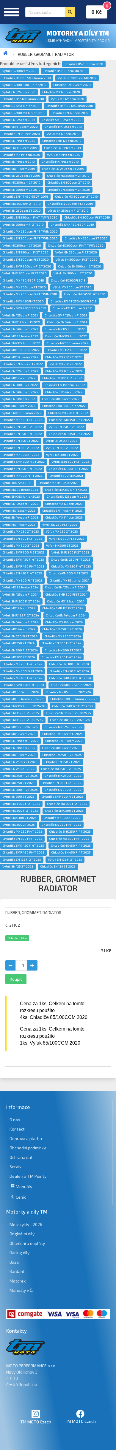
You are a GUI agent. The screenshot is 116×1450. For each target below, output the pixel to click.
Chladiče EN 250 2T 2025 (62, 762)
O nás (15, 1119)
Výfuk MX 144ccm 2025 (18, 754)
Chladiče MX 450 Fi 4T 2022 (22, 420)
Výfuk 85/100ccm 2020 (19, 71)
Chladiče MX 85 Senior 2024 (71, 685)
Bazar (15, 1262)
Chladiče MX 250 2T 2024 (62, 636)
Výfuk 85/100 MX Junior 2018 (23, 113)
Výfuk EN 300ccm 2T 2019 (21, 189)
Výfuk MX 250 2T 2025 (18, 783)
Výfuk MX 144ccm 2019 (18, 168)
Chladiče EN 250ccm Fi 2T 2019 (70, 203)
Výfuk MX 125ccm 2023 (18, 510)
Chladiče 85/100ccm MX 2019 (65, 71)
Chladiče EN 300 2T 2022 (20, 448)
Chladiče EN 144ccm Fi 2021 (67, 322)
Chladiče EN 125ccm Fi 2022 (22, 364)
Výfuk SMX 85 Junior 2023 (21, 496)
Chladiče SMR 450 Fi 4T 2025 (23, 852)
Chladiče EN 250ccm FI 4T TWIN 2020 (29, 217)
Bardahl (17, 1271)
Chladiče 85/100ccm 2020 (84, 64)
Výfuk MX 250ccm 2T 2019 (21, 182)
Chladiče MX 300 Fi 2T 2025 (67, 803)
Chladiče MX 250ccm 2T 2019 (68, 175)
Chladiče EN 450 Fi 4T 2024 (69, 671)
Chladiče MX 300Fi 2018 (68, 280)
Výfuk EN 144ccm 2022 (18, 399)
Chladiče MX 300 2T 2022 (20, 454)
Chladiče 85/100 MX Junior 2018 (69, 105)
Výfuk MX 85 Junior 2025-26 (22, 699)
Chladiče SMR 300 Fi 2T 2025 (62, 796)
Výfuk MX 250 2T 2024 (18, 643)
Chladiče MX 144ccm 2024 (64, 622)
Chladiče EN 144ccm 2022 (63, 392)
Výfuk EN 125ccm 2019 (18, 120)
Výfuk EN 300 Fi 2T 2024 (20, 650)
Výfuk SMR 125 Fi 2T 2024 (20, 615)
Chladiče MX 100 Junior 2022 (67, 343)
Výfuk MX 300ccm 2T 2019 (21, 203)
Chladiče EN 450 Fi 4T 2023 (22, 573)
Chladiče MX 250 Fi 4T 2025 (22, 831)
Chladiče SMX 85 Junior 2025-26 (74, 699)
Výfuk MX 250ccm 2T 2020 (21, 245)
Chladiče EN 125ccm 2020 (72, 85)
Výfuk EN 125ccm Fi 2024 (20, 594)
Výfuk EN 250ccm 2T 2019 (21, 175)
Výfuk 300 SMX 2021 (17, 483)
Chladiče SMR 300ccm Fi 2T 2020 (26, 266)
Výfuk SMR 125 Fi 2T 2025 (20, 713)
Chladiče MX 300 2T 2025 (61, 817)
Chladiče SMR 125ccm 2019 (61, 140)
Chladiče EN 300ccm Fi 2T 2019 (87, 217)
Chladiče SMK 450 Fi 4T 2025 (23, 845)
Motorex (18, 1280)
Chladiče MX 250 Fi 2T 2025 (61, 769)
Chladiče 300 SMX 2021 (66, 475)
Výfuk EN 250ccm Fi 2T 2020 (76, 252)
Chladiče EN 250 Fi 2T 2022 (22, 427)
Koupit (16, 979)
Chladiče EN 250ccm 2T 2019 (63, 168)
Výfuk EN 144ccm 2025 (18, 748)
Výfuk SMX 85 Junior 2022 (21, 343)
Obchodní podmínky (28, 1147)
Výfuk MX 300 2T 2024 (18, 657)
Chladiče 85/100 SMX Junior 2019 (26, 78)
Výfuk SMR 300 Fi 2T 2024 (21, 601)
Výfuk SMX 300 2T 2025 (19, 817)
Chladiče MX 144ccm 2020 (21, 154)
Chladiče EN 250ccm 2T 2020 (68, 189)
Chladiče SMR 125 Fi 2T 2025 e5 (68, 713)
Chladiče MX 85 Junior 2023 (58, 483)
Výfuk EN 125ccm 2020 (18, 92)
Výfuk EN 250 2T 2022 (61, 440)
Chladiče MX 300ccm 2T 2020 (24, 287)
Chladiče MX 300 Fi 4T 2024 (22, 671)
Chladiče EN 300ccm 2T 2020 (79, 266)
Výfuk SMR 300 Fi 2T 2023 (70, 552)
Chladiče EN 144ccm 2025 (63, 740)
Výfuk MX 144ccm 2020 (63, 154)
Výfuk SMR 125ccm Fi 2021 (21, 322)
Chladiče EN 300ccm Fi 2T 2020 (25, 259)
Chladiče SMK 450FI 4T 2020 (84, 294)
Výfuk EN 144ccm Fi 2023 (20, 517)
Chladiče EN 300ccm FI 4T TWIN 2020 (30, 238)
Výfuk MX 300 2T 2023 (62, 545)
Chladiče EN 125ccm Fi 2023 (67, 496)
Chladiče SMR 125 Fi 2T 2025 (72, 706)
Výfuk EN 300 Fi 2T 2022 (20, 385)
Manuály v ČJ (22, 1290)
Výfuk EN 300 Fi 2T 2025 (20, 789)
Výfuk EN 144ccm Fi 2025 (20, 740)
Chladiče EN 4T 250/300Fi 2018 (74, 301)
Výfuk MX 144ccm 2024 (18, 629)
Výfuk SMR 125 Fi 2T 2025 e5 (22, 720)
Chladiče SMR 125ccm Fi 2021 (66, 315)
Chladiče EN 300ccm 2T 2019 (68, 182)
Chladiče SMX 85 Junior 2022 (66, 336)
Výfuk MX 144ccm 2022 (18, 406)
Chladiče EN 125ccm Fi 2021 (73, 308)
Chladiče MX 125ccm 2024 (65, 601)
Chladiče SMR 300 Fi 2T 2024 (66, 594)
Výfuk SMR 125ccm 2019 (19, 148)
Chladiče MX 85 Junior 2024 (69, 580)
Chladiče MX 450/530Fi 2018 (23, 280)
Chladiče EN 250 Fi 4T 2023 (70, 559)
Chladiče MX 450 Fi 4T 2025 (71, 845)
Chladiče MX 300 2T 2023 (20, 545)
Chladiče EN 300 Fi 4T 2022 (69, 468)
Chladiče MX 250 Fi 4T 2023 (71, 566)
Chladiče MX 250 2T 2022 (63, 357)
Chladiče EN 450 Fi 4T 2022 (22, 434)
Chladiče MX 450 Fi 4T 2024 (22, 678)
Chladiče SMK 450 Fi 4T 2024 (23, 685)
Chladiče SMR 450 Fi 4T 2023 (23, 566)
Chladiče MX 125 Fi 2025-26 (70, 720)
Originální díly (22, 1233)
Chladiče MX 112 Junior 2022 (66, 350)
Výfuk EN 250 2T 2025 (18, 769)
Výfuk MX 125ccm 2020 (67, 99)
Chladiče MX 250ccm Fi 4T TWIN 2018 (29, 294)
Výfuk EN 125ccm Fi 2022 (20, 371)
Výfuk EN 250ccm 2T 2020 (21, 210)
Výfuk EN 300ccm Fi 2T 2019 (23, 224)
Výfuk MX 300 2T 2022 (62, 454)
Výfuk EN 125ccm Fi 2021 (20, 315)
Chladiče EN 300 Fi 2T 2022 (62, 378)
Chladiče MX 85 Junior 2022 (65, 329)
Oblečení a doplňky (27, 1243)
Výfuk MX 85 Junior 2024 (20, 587)
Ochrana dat (21, 1157)
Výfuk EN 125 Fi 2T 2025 (65, 859)
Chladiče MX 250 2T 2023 (20, 531)
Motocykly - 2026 (26, 1224)
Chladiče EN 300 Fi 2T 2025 (61, 783)
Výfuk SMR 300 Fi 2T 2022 (70, 461)
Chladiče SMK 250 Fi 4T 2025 (70, 831)
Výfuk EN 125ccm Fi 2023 (20, 503)
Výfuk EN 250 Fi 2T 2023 (59, 524)
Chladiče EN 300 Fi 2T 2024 (61, 643)
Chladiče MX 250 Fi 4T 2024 (22, 664)
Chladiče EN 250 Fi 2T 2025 (62, 754)
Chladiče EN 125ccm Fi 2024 (65, 587)
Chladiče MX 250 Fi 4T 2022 (68, 413)
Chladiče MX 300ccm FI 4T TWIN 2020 (76, 245)
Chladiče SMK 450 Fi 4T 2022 (70, 420)
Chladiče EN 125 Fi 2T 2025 (21, 859)
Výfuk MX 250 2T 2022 (66, 364)
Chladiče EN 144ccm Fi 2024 (66, 615)
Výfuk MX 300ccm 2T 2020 (72, 287)
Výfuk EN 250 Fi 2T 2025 (19, 762)
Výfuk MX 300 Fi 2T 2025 (20, 810)
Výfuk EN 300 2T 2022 (62, 448)
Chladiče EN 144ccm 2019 (62, 148)
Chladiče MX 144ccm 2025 (60, 748)
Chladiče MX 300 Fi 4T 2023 (22, 580)
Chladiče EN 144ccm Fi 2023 (62, 510)
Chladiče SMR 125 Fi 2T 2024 (62, 608)
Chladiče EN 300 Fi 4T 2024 (69, 664)
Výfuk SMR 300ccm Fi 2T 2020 (24, 273)
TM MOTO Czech (35, 1421)
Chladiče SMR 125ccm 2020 (61, 120)
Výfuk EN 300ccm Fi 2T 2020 (77, 259)
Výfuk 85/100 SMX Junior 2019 (24, 85)
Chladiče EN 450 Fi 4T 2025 (71, 852)
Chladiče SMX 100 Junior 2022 (64, 406)
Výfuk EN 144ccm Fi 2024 (20, 622)
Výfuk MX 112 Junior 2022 (20, 357)
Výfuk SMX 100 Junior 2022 (21, 413)
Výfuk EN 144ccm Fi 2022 (20, 392)
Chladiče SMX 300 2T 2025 (64, 810)
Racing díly (19, 1252)
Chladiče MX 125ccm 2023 (64, 503)
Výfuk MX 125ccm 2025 (18, 734)
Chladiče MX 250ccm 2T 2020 (86, 238)
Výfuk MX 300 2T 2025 (18, 824)
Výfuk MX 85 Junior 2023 (20, 489)
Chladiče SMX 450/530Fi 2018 (24, 308)
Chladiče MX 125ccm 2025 (63, 727)
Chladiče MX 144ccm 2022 (60, 399)
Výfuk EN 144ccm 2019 (18, 161)
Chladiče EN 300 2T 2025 (63, 789)
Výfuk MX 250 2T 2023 (62, 531)
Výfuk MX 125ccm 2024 (18, 608)
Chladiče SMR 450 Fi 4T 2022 (70, 434)
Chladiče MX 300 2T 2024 (63, 650)
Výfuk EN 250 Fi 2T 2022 (66, 427)
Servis (15, 1166)
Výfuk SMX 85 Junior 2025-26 (23, 706)
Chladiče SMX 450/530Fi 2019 (72, 224)
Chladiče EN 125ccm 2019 (69, 113)
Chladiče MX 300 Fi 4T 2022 (22, 475)
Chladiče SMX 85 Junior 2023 (66, 489)
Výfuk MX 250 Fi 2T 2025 (20, 775)
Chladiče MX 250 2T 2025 (63, 775)
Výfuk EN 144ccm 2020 (18, 140)
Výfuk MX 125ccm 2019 (63, 134)
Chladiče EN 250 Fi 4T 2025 (61, 824)
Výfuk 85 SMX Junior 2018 (21, 105)
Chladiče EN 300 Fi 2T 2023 (22, 538)
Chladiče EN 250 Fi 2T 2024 (62, 629)
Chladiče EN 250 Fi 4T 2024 (61, 657)
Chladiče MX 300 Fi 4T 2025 (69, 838)
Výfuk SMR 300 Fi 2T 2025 (21, 803)
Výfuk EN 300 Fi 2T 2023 (66, 538)
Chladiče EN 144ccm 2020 (21, 134)
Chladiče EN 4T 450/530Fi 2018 (25, 196)
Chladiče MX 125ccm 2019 (63, 126)
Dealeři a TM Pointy (28, 1176)
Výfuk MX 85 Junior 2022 (20, 336)
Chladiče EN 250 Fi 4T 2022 (22, 468)
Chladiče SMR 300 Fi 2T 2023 (23, 552)
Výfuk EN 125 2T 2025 (17, 866)
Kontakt (17, 1128)
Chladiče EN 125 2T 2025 (58, 866)
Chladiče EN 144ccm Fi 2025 (62, 734)
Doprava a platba (26, 1138)
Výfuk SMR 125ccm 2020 (20, 126)
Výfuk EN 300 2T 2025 (18, 796)
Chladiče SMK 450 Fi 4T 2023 (23, 559)
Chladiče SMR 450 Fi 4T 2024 (70, 678)
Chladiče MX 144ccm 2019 (60, 161)
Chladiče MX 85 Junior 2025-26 (68, 692)
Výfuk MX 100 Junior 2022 (21, 350)
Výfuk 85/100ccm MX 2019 (77, 78)
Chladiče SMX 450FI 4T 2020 (23, 301)
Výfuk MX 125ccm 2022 (18, 378)
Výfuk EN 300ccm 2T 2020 (73, 273)
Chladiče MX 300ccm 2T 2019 (76, 196)
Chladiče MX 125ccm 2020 (61, 92)
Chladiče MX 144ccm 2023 (64, 517)
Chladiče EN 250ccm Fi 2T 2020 (25, 252)
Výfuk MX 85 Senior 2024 (20, 692)
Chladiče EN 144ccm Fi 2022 (65, 385)
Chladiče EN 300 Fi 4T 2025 (22, 838)
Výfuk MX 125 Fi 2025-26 (20, 727)
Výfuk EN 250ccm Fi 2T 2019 (68, 210)
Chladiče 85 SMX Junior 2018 (23, 99)
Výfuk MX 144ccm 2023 (18, 524)
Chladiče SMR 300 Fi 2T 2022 (23, 461)
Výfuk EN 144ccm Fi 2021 (20, 329)
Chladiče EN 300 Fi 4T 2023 (69, 573)
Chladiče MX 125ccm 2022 (64, 371)
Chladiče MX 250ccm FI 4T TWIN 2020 (30, 231)
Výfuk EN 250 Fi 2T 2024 (19, 636)
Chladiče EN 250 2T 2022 (20, 440)
